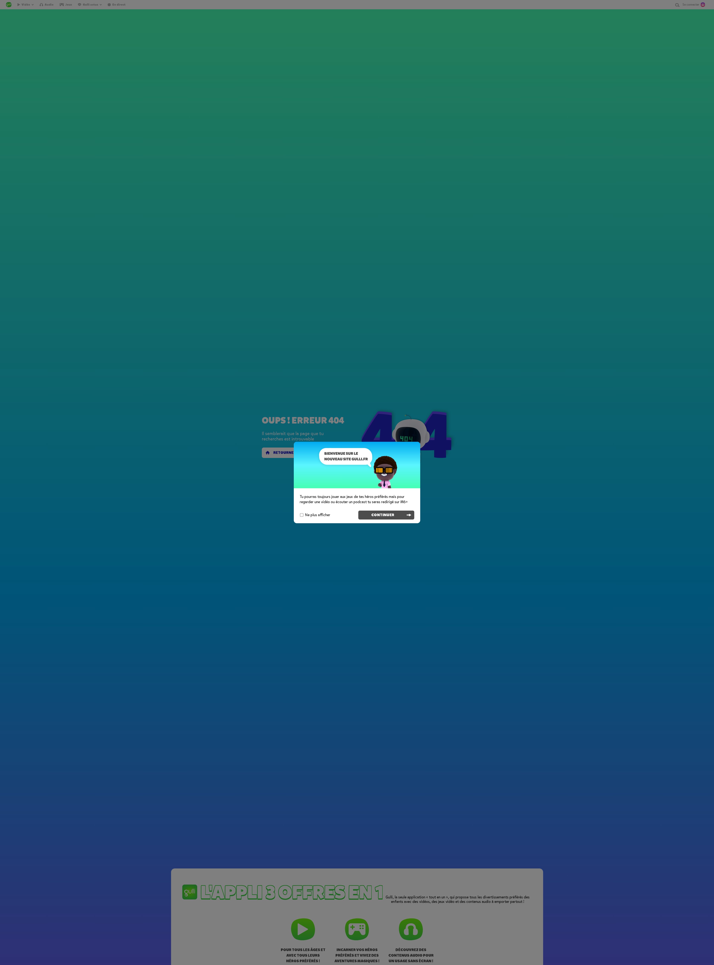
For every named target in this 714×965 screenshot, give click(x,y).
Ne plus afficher (317, 514)
